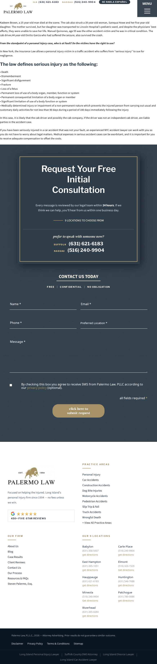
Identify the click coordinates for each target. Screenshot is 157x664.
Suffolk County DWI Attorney (81, 654)
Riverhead (89, 608)
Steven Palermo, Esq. (20, 584)
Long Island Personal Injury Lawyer (39, 654)
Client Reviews (16, 562)
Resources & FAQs (18, 578)
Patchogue (125, 592)
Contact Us (14, 568)
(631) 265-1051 (90, 566)
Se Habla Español (114, 2)
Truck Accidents (91, 512)
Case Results (15, 557)
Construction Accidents (96, 485)
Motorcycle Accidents (95, 496)
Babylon (87, 546)
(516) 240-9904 (79, 2)
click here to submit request (78, 410)
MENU (147, 4)
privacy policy (37, 388)
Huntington (125, 577)
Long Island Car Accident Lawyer (78, 659)
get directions (90, 554)
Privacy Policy (35, 643)
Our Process (15, 573)
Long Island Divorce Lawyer (118, 654)
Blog (10, 552)
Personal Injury (91, 475)
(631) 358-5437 (90, 550)
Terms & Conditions (58, 643)
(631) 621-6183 (42, 2)
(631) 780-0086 (126, 596)
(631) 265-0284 (90, 612)
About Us (13, 546)
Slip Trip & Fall (90, 507)
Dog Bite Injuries (92, 491)
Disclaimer (17, 643)
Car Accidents (90, 480)
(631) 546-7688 (126, 581)
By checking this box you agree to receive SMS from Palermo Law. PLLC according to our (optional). (82, 386)
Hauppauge (90, 577)
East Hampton (91, 562)
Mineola (87, 592)
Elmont (123, 562)
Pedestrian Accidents (94, 501)
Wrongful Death (91, 517)
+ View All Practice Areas (96, 523)
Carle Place (125, 546)
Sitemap (78, 643)
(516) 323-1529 (126, 566)
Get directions (126, 570)
